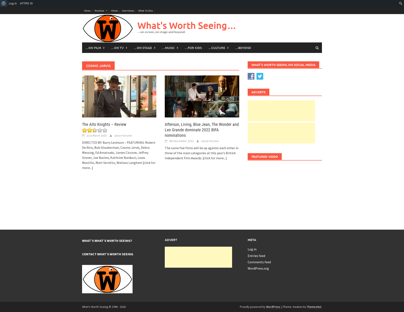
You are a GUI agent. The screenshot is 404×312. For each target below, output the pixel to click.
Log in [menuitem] (13, 3)
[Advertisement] (281, 110)
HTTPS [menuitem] (26, 3)
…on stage (143, 48)
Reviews (99, 10)
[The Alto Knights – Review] (119, 96)
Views (114, 10)
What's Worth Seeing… (186, 25)
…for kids (193, 48)
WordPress (273, 307)
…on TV (117, 48)
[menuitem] (3, 3)
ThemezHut (314, 307)
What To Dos (145, 10)
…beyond (243, 48)
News (87, 10)
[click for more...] (215, 158)
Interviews (128, 10)
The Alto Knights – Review (104, 124)
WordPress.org (258, 268)
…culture (216, 48)
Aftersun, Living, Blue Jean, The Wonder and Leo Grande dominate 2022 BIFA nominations (202, 130)
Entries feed (256, 256)
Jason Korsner (123, 135)
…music (168, 48)
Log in (252, 249)
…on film (93, 48)
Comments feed (259, 262)
